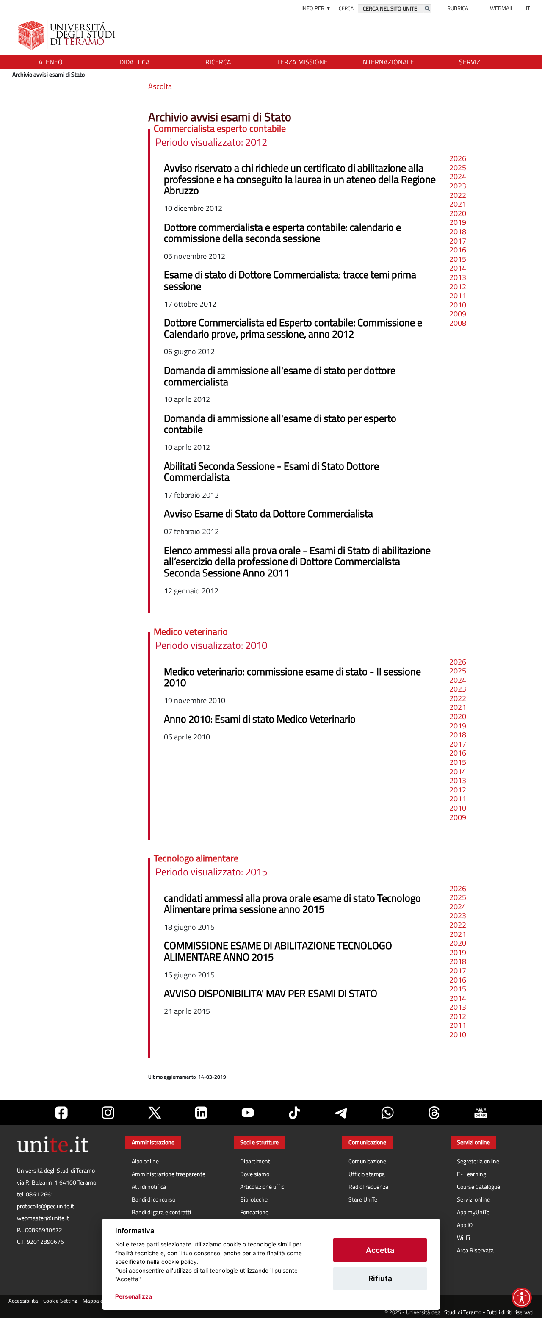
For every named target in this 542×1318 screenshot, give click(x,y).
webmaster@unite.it (43, 1218)
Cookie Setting (60, 1301)
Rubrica (457, 8)
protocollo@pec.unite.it (45, 1206)
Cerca (346, 8)
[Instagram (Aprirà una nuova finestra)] (108, 1112)
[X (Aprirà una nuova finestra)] (154, 1112)
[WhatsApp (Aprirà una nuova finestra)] (387, 1112)
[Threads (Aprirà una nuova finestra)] (434, 1112)
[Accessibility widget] (522, 1298)
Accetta (380, 1250)
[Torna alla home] (67, 35)
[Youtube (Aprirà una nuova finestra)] (247, 1112)
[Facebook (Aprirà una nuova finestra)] (61, 1112)
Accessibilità (23, 1301)
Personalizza (133, 1296)
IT (528, 8)
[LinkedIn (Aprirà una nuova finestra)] (201, 1112)
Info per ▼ (316, 8)
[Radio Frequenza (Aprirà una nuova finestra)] (480, 1112)
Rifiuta (380, 1278)
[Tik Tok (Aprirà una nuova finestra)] (294, 1112)
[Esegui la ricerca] (427, 8)
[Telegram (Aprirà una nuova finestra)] (341, 1112)
